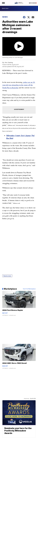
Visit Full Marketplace (29, 288)
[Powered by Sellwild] (33, 398)
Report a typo (7, 276)
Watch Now (32, 3)
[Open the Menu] (3, 2)
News (5, 17)
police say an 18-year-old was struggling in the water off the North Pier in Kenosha (18, 85)
